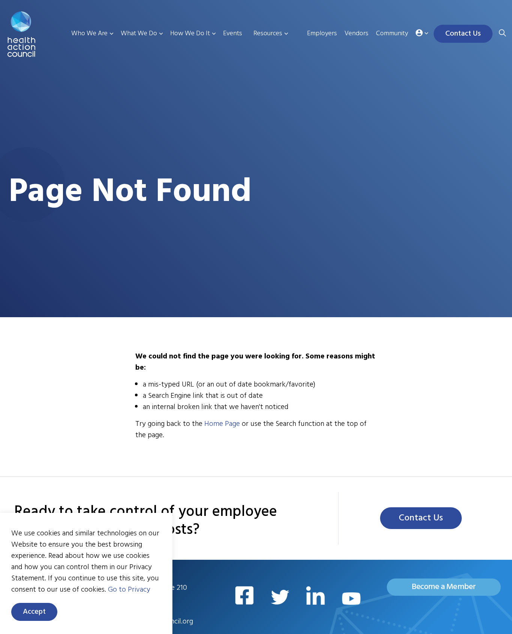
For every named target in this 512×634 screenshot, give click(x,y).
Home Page (222, 424)
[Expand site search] (502, 33)
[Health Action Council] (32, 34)
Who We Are (89, 33)
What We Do (139, 33)
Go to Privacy (129, 590)
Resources (267, 33)
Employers (322, 33)
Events (232, 33)
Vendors (356, 33)
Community (392, 33)
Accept (34, 612)
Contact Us (463, 34)
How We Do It (190, 33)
